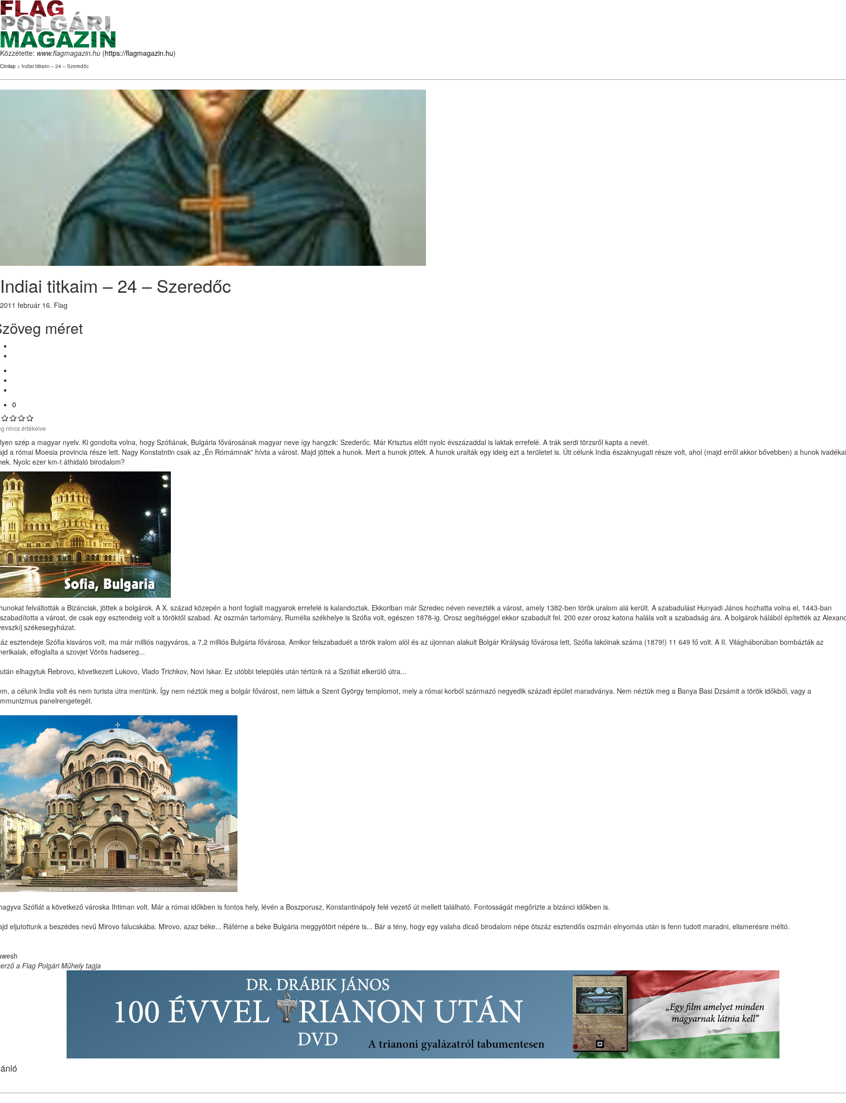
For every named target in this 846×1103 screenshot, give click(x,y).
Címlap (8, 66)
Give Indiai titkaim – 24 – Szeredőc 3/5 (13, 418)
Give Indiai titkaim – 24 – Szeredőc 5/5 (30, 418)
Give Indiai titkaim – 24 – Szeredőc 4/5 (22, 418)
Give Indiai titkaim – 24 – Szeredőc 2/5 (5, 418)
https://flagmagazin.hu (139, 53)
